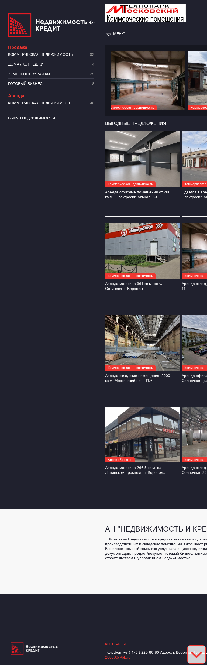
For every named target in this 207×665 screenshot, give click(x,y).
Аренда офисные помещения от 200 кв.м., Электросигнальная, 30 (137, 194)
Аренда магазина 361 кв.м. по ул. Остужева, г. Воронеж (134, 286)
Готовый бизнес (51, 83)
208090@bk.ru (117, 657)
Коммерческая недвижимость (51, 54)
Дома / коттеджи (51, 64)
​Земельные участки (51, 74)
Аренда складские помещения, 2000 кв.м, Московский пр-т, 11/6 (137, 378)
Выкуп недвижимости (31, 118)
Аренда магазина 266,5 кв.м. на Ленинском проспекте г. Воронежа (135, 470)
